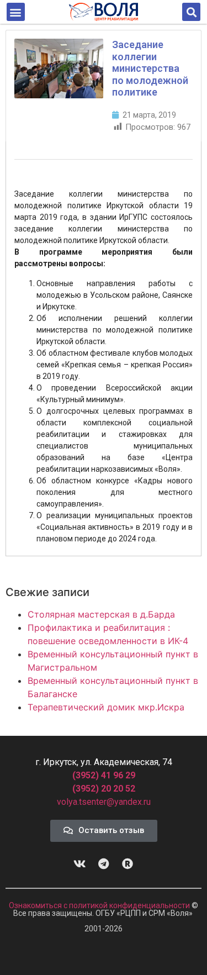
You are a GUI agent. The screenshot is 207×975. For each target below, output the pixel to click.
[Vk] (80, 864)
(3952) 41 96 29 (103, 775)
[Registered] (127, 864)
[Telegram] (104, 864)
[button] (16, 12)
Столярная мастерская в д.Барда (101, 614)
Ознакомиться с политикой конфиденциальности (100, 905)
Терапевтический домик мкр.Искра (106, 707)
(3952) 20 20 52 (103, 788)
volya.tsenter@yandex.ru (104, 802)
